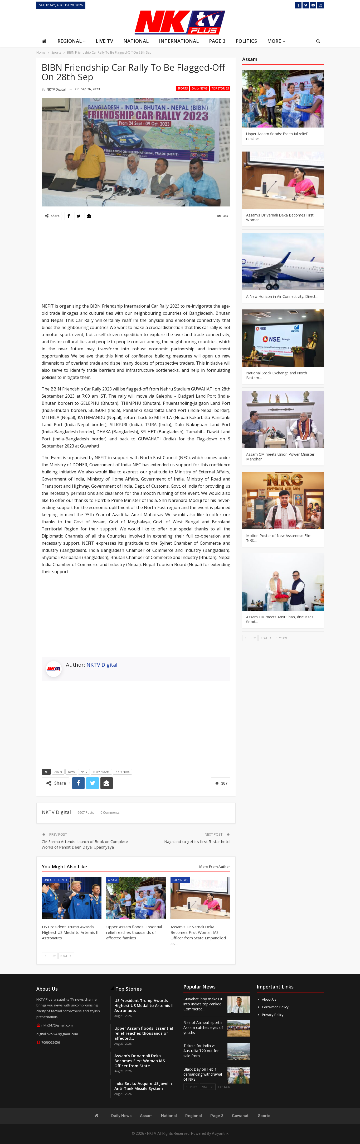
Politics (246, 41)
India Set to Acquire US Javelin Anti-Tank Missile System (143, 1086)
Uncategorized (55, 880)
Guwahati (241, 1115)
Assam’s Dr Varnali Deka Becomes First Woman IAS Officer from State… (139, 1060)
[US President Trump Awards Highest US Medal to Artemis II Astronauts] (71, 898)
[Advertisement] (83, 21)
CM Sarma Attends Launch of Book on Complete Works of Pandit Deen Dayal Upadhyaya (85, 844)
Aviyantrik (220, 1133)
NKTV (84, 772)
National (136, 41)
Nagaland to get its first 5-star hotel (197, 841)
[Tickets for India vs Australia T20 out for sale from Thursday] (238, 1051)
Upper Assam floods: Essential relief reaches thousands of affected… (143, 1033)
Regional (69, 41)
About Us (269, 999)
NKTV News (122, 772)
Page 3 (217, 41)
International (179, 41)
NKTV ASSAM (101, 772)
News (71, 772)
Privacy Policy (273, 1014)
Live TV (104, 41)
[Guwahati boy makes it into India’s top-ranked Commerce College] (238, 1004)
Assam (58, 772)
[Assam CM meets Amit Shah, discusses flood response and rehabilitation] (283, 582)
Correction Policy (275, 1007)
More (274, 41)
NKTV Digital (101, 664)
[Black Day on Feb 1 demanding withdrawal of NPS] (238, 1075)
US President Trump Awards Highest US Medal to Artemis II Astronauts (143, 1005)
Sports (182, 88)
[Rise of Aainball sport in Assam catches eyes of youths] (238, 1028)
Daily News (199, 88)
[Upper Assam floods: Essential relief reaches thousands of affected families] (136, 898)
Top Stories (220, 88)
